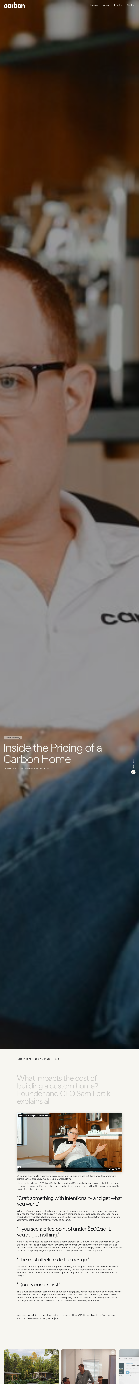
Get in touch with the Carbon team (97, 1315)
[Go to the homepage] (14, 5)
